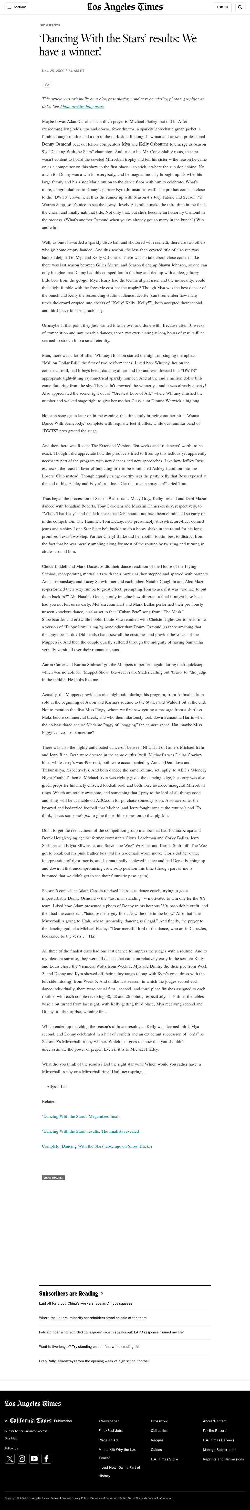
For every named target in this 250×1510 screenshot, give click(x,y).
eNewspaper (109, 1421)
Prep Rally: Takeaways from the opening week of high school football (94, 1361)
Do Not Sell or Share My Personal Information (145, 1498)
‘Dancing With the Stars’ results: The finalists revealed (90, 1131)
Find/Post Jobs (111, 1431)
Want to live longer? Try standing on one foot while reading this (89, 1347)
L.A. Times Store (164, 1459)
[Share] (47, 84)
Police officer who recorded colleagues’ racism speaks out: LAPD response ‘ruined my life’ (111, 1332)
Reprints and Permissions (223, 1459)
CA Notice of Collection (103, 1498)
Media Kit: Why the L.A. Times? (117, 1454)
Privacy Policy (80, 1498)
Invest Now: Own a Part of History (119, 1472)
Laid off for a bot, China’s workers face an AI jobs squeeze (85, 1303)
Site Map (11, 1438)
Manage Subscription (220, 1450)
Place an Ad (108, 1440)
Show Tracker (50, 25)
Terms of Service (60, 1498)
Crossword (159, 1421)
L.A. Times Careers (218, 1440)
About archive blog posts (82, 106)
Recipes (157, 1440)
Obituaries (159, 1431)
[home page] (125, 7)
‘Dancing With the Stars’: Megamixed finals (81, 1116)
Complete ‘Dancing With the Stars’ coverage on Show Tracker (97, 1146)
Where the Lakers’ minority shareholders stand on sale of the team (93, 1318)
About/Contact (215, 1421)
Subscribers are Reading (68, 1293)
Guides (156, 1450)
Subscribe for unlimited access (26, 1431)
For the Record (215, 1431)
